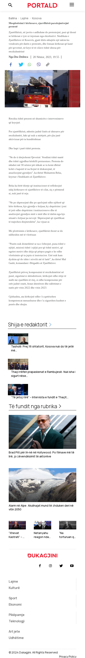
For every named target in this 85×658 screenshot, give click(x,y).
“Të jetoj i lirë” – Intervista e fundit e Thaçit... (39, 397)
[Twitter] (20, 65)
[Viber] (38, 65)
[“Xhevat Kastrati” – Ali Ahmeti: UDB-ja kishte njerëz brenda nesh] (17, 525)
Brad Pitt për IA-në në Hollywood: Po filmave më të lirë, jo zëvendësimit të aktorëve (41, 454)
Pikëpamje (17, 615)
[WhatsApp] (29, 65)
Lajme (24, 18)
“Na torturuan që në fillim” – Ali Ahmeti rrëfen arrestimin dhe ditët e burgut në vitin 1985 (67, 535)
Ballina (13, 18)
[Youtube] (72, 566)
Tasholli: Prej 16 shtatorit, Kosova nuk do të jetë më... (42, 348)
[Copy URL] (47, 65)
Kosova (37, 18)
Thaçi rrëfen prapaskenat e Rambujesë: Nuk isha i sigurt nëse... (43, 374)
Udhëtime (16, 638)
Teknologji (17, 621)
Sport (13, 598)
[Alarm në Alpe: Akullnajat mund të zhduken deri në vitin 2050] (42, 485)
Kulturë (14, 588)
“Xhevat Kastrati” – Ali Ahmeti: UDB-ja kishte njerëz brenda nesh (17, 535)
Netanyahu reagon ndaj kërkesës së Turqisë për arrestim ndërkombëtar (42, 535)
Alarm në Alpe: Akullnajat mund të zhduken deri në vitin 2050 (41, 507)
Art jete (14, 631)
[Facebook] (11, 65)
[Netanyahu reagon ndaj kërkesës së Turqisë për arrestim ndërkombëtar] (42, 525)
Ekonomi (15, 604)
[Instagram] (50, 566)
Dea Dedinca (21, 57)
